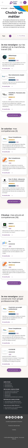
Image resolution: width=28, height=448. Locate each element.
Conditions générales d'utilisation (14, 421)
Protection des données (14, 425)
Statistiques (7, 395)
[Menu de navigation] (2, 2)
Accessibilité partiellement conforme (14, 397)
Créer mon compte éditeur (11, 408)
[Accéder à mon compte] (25, 2)
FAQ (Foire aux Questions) (11, 392)
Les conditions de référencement (13, 401)
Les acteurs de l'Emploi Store (12, 391)
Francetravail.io (8, 385)
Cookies (14, 429)
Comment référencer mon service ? (13, 402)
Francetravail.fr (8, 383)
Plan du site (7, 394)
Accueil (5, 8)
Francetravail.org (9, 386)
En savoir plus (10, 68)
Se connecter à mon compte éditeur (13, 407)
